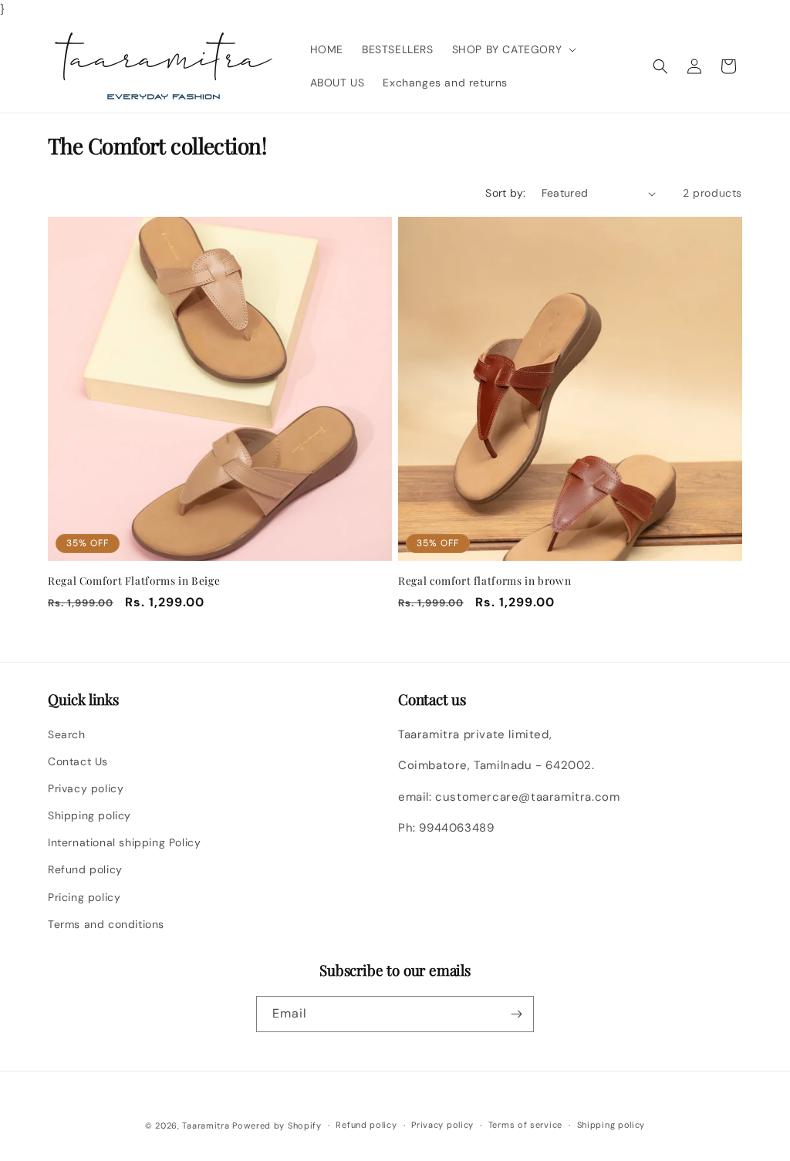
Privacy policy (85, 788)
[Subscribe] (516, 1014)
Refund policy (85, 869)
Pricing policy (84, 897)
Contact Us (78, 761)
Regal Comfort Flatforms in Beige (134, 580)
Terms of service (525, 1124)
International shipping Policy (124, 842)
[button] (513, 49)
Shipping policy (89, 815)
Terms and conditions (106, 924)
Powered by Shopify (277, 1125)
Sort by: (505, 193)
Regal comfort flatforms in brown (484, 580)
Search (67, 734)
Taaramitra (205, 1125)
